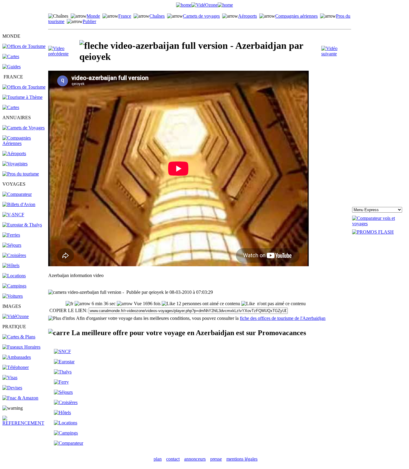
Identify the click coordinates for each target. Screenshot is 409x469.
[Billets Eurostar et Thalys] (64, 361)
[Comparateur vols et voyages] (17, 194)
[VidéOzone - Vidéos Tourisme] (204, 4)
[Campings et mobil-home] (14, 285)
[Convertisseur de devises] (12, 387)
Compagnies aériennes (296, 16)
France (124, 16)
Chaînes (157, 16)
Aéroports (247, 16)
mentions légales (241, 459)
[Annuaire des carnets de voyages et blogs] (23, 127)
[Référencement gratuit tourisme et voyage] (24, 423)
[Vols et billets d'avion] (18, 204)
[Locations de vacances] (14, 275)
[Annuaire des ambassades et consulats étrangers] (16, 357)
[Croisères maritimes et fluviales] (66, 402)
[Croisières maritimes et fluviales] (14, 255)
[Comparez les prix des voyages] (68, 443)
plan (158, 459)
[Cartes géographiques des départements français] (10, 107)
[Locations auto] (12, 296)
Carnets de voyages (201, 16)
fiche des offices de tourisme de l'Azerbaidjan (282, 318)
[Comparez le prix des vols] (379, 223)
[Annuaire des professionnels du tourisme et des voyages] (20, 173)
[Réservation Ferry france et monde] (11, 234)
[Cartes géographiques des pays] (10, 56)
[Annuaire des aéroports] (14, 153)
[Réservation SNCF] (13, 214)
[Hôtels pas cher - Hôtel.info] (62, 412)
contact (173, 459)
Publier (89, 21)
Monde (93, 16)
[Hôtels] (10, 265)
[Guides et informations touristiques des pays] (11, 66)
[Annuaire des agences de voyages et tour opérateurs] (15, 163)
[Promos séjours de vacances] (11, 245)
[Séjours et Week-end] (63, 392)
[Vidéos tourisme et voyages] (15, 316)
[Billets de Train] (62, 351)
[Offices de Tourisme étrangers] (24, 46)
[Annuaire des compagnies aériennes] (24, 143)
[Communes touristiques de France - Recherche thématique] (22, 97)
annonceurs (195, 459)
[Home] (183, 4)
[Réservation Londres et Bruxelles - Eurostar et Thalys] (22, 224)
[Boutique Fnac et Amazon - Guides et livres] (20, 397)
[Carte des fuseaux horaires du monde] (21, 347)
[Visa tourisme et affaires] (9, 377)
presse (216, 459)
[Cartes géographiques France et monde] (18, 336)
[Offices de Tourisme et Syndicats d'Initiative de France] (24, 87)
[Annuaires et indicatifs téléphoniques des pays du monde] (15, 367)
